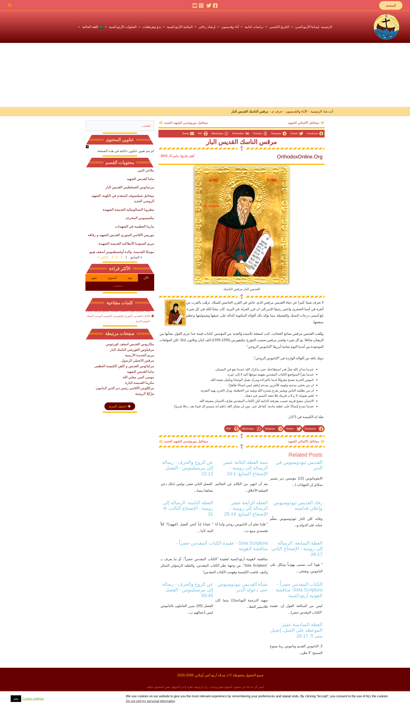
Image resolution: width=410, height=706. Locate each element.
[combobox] (119, 125)
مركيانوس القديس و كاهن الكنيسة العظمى (124, 366)
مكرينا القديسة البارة (139, 382)
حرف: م (277, 111)
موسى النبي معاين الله (138, 377)
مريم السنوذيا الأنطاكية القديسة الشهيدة (126, 243)
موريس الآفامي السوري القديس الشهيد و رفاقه (121, 235)
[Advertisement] (205, 75)
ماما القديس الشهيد (140, 179)
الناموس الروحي (103, 315)
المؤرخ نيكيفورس (123, 315)
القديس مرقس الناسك (98, 310)
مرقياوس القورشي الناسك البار (132, 349)
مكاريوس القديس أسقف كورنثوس (130, 344)
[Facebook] (215, 5)
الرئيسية (316, 111)
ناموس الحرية (143, 321)
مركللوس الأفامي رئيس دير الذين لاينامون (125, 388)
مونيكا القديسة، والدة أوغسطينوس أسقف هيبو (121, 252)
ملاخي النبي (146, 170)
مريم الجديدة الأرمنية (139, 355)
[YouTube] (194, 5)
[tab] (146, 278)
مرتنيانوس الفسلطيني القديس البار (129, 187)
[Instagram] (201, 5)
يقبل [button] (16, 698)
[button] (391, 5)
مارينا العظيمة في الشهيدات (134, 226)
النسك (90, 315)
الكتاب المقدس (142, 315)
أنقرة (132, 310)
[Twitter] (208, 5)
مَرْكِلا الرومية (144, 393)
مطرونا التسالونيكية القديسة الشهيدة (128, 209)
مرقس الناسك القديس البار (241, 141)
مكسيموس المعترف (139, 218)
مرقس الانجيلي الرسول (137, 360)
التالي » (103, 257)
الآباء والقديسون (296, 111)
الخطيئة (124, 310)
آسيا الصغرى (143, 310)
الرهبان (115, 310)
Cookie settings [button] (33, 698)
